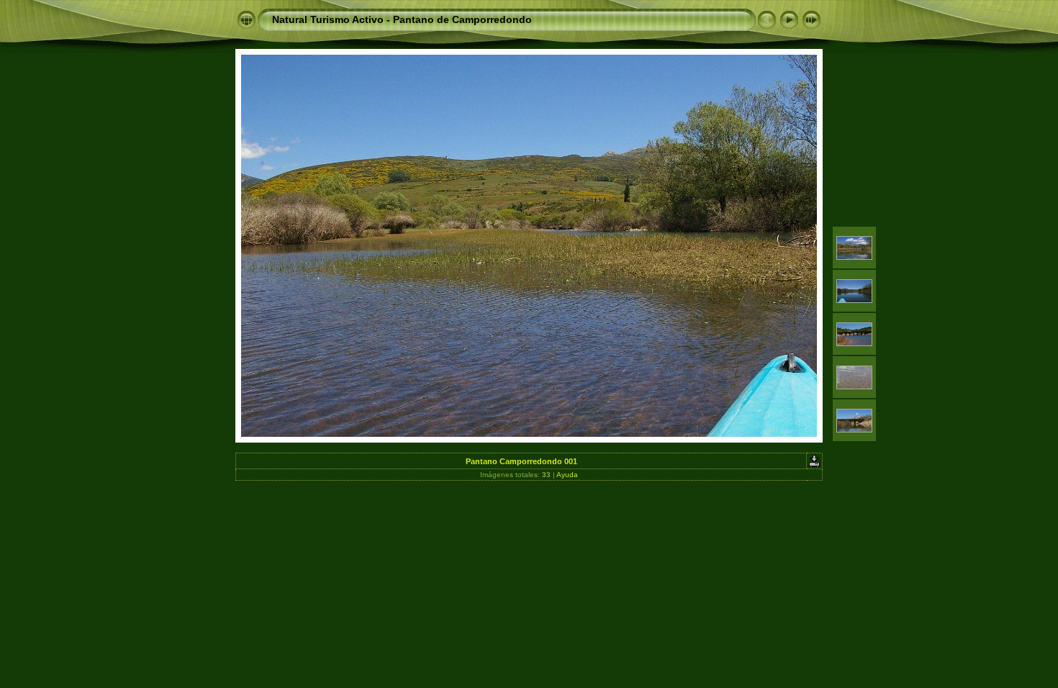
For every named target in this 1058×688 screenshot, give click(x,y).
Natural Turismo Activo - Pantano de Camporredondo (402, 19)
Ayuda (567, 475)
